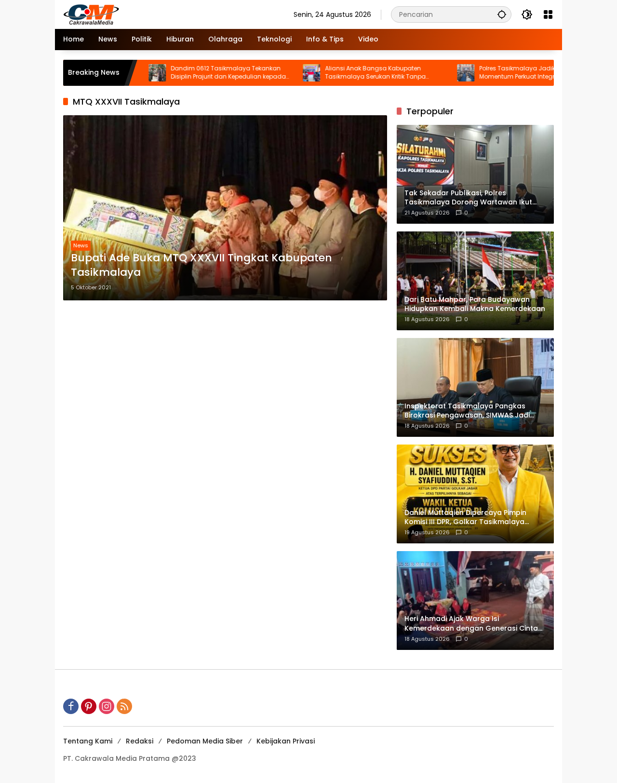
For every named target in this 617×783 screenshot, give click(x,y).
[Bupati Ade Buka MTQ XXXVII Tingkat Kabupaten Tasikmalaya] (225, 207)
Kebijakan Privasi (285, 741)
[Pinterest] (88, 706)
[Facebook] (71, 706)
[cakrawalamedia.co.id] (147, 14)
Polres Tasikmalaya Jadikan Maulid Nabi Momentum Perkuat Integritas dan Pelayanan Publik (511, 73)
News (80, 245)
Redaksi (139, 741)
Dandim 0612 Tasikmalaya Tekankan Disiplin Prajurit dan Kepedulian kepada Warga (199, 73)
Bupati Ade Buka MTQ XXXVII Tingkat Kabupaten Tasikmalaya (201, 265)
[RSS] (124, 706)
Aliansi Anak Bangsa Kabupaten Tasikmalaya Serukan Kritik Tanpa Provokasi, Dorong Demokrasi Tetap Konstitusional (348, 73)
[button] (501, 14)
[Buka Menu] (548, 14)
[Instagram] (106, 706)
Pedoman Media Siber (205, 741)
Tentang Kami (87, 741)
